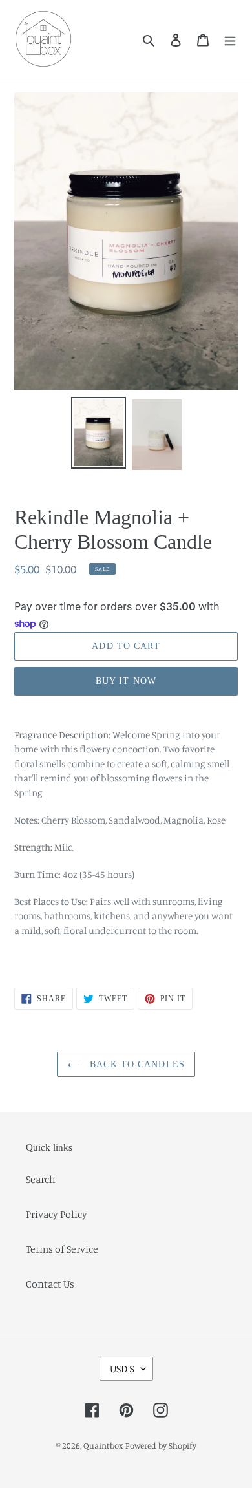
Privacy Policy (56, 1213)
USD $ (122, 1368)
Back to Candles (136, 1064)
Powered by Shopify (160, 1445)
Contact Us (50, 1283)
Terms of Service (62, 1248)
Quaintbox (103, 1445)
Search (41, 1179)
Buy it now (126, 681)
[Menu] (230, 39)
